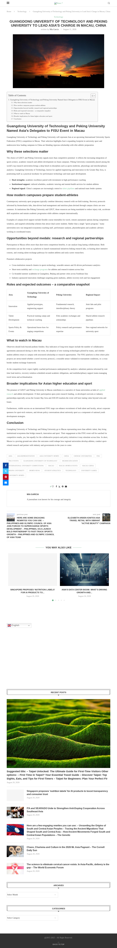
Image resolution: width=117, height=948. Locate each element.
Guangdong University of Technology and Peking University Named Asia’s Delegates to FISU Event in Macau (52, 100)
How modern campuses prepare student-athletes (29, 105)
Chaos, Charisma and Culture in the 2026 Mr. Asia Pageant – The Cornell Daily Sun (65, 849)
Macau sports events (68, 466)
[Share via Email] (6, 482)
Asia (10, 456)
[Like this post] (53, 486)
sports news (34, 470)
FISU (98, 456)
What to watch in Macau (22, 113)
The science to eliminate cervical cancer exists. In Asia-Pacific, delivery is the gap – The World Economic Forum (68, 866)
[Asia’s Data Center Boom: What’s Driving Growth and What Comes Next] (84, 569)
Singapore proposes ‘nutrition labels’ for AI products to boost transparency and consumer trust (67, 792)
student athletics (53, 470)
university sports (16, 475)
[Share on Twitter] (6, 471)
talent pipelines (68, 188)
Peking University (16, 470)
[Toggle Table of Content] (91, 95)
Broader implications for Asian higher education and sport (33, 116)
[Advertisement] (28, 662)
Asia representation (26, 456)
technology (70, 470)
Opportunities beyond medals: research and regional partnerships (35, 108)
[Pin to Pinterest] (6, 477)
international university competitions (26, 466)
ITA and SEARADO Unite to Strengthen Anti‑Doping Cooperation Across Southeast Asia (66, 810)
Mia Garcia (54, 29)
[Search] (108, 3)
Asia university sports (49, 456)
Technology (22, 11)
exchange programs (40, 269)
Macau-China (88, 466)
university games (89, 470)
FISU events (14, 461)
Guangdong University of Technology (40, 461)
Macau (51, 466)
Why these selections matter (23, 102)
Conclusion (17, 119)
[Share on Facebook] (6, 465)
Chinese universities (83, 456)
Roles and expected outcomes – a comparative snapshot (32, 111)
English (15, 625)
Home (9, 11)
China (66, 456)
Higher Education (70, 461)
